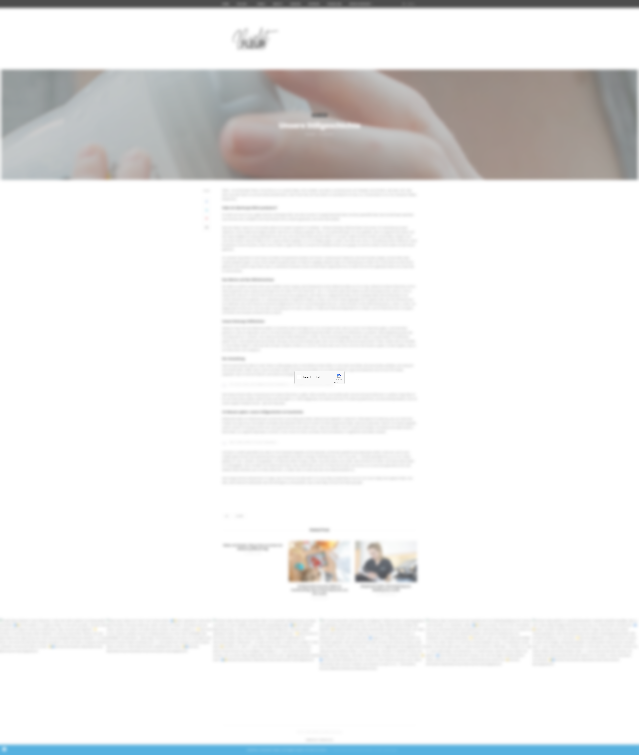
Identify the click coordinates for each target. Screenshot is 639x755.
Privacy (336, 382)
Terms (341, 382)
